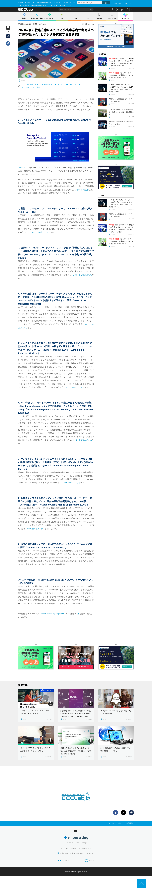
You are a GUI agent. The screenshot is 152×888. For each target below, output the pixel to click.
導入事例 (99, 18)
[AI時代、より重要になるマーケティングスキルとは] (102, 102)
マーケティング (49, 18)
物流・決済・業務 (37, 18)
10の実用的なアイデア (35, 529)
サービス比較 (112, 18)
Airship (21, 168)
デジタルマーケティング (56, 84)
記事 (77, 614)
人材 (61, 18)
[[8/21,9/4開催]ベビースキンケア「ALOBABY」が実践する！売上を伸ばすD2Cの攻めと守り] (102, 76)
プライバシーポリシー (116, 823)
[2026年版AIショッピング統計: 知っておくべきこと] (102, 124)
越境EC (24, 18)
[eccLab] (76, 803)
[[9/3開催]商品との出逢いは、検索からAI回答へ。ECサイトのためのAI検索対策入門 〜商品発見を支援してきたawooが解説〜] (102, 61)
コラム (87, 18)
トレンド (23, 84)
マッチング (125, 18)
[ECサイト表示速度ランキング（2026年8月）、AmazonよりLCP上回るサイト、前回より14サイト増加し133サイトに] (102, 88)
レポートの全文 (81, 190)
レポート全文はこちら (40, 232)
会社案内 (91, 860)
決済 (28, 84)
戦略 (31, 84)
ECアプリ (77, 84)
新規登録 (117, 3)
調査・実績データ (38, 87)
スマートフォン (69, 84)
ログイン (128, 3)
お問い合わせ (66, 860)
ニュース (74, 18)
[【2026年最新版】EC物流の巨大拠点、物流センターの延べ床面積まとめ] (102, 113)
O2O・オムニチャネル (41, 84)
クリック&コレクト (26, 87)
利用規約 (130, 823)
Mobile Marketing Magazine (52, 614)
